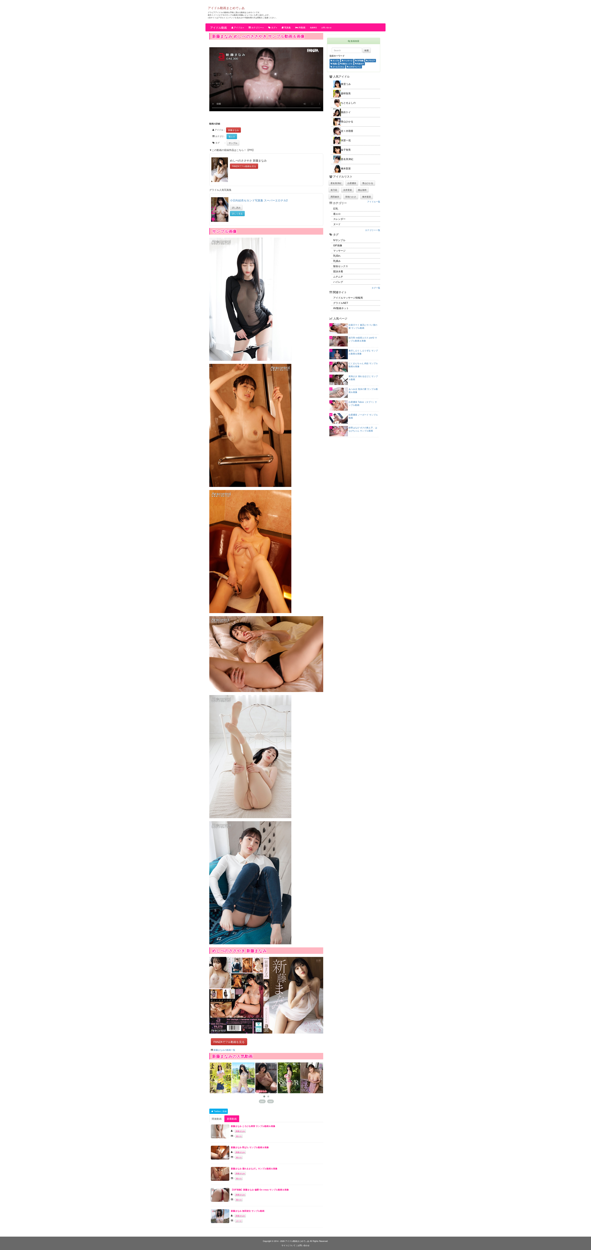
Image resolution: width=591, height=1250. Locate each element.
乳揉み (335, 63)
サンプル (233, 142)
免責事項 (313, 27)
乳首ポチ (360, 63)
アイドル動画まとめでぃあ (226, 8)
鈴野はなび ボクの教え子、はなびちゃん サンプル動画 (363, 429)
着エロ (232, 136)
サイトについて (288, 1245)
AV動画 (301, 27)
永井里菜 (347, 189)
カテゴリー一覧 (372, 230)
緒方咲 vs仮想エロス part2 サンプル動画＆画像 (363, 339)
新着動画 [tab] (232, 1118)
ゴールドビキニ (338, 66)
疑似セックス (347, 63)
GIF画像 (360, 60)
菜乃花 (334, 189)
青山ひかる (367, 183)
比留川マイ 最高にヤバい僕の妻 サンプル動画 (363, 326)
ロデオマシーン (355, 66)
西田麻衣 (335, 196)
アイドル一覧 (373, 201)
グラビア (371, 60)
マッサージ (348, 60)
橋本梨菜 (366, 196)
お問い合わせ (326, 27)
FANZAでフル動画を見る (244, 166)
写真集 (287, 27)
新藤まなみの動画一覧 (224, 1049)
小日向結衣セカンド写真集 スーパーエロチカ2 (259, 200)
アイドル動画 (218, 27)
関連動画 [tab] (217, 1118)
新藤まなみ (233, 130)
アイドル (237, 27)
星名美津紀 (336, 183)
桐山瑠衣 (362, 189)
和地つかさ (350, 196)
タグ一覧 (376, 287)
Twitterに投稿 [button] (220, 1111)
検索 (366, 50)
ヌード (239, 1221)
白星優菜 (352, 183)
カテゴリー (256, 27)
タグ (273, 27)
